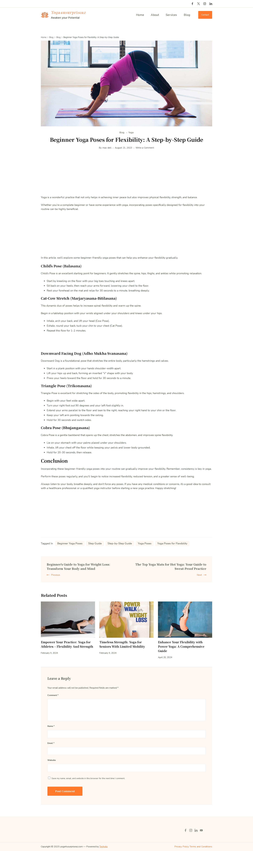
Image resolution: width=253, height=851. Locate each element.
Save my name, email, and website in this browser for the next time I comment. (88, 778)
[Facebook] (192, 3)
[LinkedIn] (211, 3)
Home (140, 15)
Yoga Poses (144, 543)
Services (171, 15)
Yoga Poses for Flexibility (172, 543)
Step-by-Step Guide (120, 543)
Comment (52, 695)
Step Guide (95, 543)
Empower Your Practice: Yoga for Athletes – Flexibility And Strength (67, 644)
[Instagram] (204, 3)
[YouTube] (201, 830)
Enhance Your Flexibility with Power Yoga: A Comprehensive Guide (181, 646)
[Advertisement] (126, 174)
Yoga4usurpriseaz (68, 12)
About (155, 15)
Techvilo (103, 846)
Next (199, 575)
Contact (205, 14)
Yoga (131, 132)
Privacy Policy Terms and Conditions (193, 846)
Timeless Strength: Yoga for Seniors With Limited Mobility (122, 644)
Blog (187, 15)
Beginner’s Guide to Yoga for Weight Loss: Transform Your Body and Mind (78, 566)
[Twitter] (198, 3)
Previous (55, 575)
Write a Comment (145, 148)
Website (51, 760)
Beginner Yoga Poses (69, 543)
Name (50, 726)
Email (50, 743)
